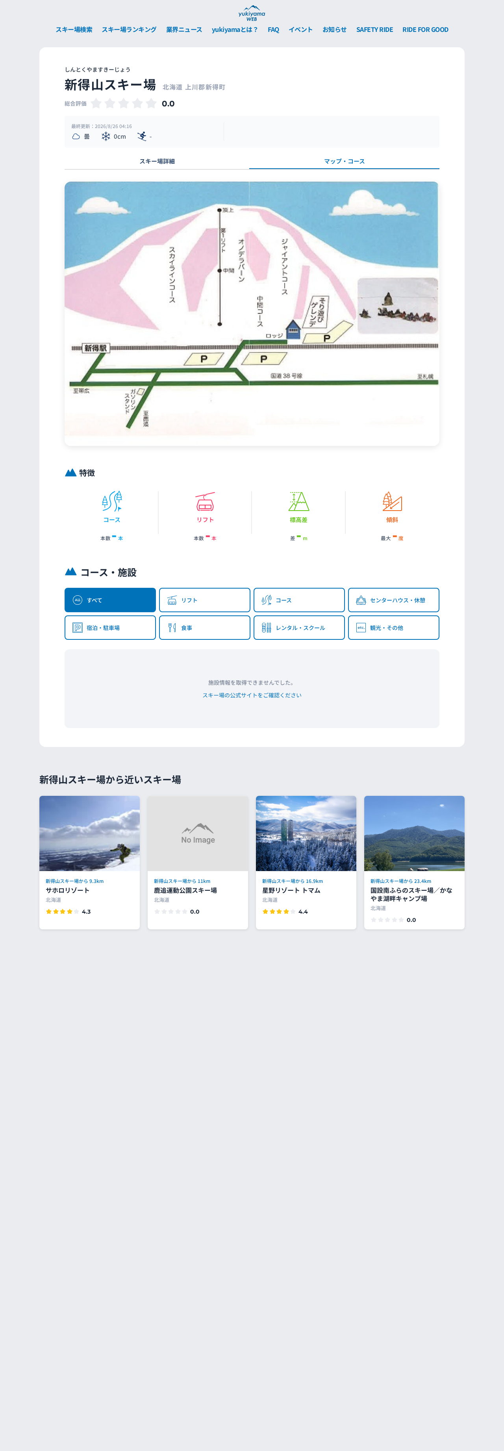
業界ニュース (184, 29)
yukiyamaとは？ (235, 29)
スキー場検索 (74, 29)
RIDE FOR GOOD (425, 29)
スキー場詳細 (157, 161)
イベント (301, 29)
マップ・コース (344, 161)
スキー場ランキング (129, 29)
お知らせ (334, 29)
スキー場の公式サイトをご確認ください (252, 695)
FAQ (273, 29)
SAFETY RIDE (374, 29)
